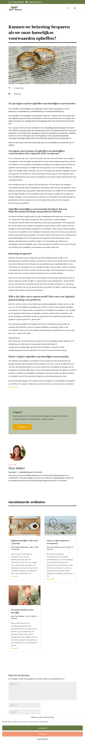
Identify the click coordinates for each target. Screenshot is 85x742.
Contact (22, 427)
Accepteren (42, 728)
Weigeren (42, 734)
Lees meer (15, 576)
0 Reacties (17, 94)
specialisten (13, 387)
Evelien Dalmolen (21, 547)
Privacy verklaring (42, 739)
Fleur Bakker (19, 616)
